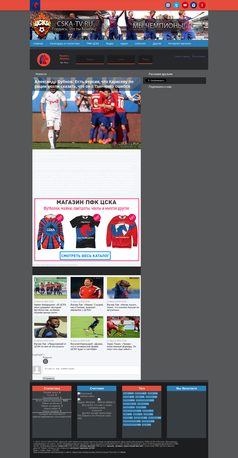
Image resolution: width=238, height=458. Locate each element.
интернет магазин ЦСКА (82, 448)
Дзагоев (126, 407)
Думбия (126, 397)
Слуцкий (138, 393)
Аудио (124, 43)
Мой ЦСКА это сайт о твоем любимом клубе (97, 406)
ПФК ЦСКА (93, 43)
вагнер (146, 414)
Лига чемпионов (130, 411)
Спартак (126, 400)
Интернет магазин (179, 43)
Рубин (144, 425)
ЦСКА (125, 393)
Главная (38, 43)
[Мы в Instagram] (193, 4)
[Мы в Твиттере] (176, 4)
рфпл (137, 397)
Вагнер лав (138, 418)
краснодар (146, 421)
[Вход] (45, 361)
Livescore (140, 43)
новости (148, 397)
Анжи (135, 414)
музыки (110, 446)
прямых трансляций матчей (129, 446)
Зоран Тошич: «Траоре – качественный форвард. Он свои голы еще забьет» (121, 346)
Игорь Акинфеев (130, 421)
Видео (109, 43)
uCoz (122, 452)
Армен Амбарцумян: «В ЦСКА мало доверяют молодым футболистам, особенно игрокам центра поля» (50, 308)
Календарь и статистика (64, 43)
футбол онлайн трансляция (96, 413)
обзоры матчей (87, 446)
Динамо (140, 404)
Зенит (150, 393)
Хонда (138, 407)
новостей (62, 446)
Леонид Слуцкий (130, 425)
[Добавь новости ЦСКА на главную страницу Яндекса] (202, 4)
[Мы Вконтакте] (168, 4)
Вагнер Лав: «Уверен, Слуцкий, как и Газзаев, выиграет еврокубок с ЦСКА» (87, 307)
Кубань (126, 418)
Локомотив (152, 418)
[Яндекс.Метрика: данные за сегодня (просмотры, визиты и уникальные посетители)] (87, 401)
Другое (157, 43)
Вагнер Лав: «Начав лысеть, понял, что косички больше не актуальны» (123, 307)
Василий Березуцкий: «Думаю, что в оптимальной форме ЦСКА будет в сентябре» (87, 346)
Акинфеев (127, 404)
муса (125, 414)
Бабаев (145, 411)
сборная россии (142, 400)
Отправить (48, 378)
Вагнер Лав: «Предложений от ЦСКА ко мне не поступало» (50, 345)
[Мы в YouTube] (185, 4)
